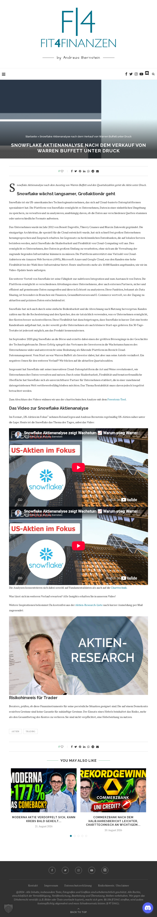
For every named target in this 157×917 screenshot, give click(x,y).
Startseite (31, 136)
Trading (30, 731)
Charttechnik (119, 587)
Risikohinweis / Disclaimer (113, 885)
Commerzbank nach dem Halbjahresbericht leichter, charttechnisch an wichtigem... (113, 821)
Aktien (15, 731)
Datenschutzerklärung (78, 885)
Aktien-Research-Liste (89, 605)
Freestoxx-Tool (116, 399)
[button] (8, 908)
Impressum (51, 885)
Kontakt (33, 885)
